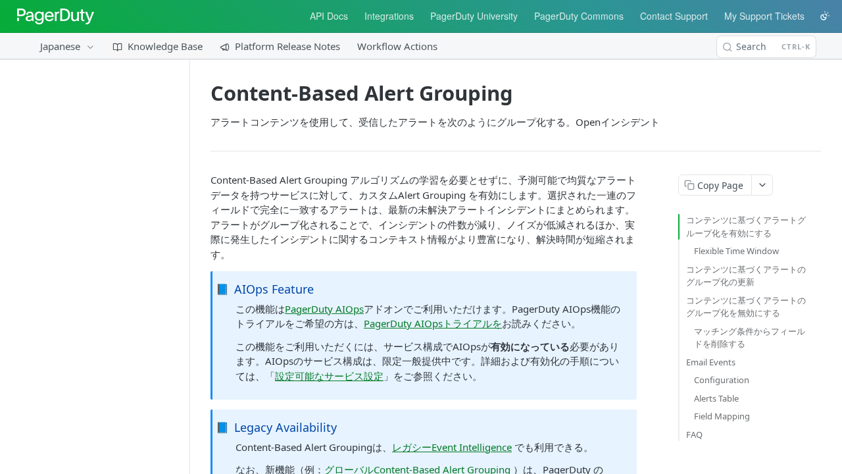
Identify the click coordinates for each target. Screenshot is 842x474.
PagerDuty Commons (579, 15)
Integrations (389, 15)
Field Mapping (722, 416)
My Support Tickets (764, 15)
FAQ (694, 434)
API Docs (329, 15)
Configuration (721, 380)
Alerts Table (716, 398)
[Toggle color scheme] (824, 15)
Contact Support (674, 15)
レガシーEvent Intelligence (452, 447)
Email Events (710, 362)
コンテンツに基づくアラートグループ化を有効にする (746, 226)
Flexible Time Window (736, 251)
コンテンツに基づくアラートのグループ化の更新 (746, 275)
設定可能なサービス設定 (329, 375)
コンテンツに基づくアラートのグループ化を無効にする (746, 306)
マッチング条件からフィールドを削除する (749, 337)
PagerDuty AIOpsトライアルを (433, 323)
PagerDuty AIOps (324, 308)
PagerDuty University (474, 15)
